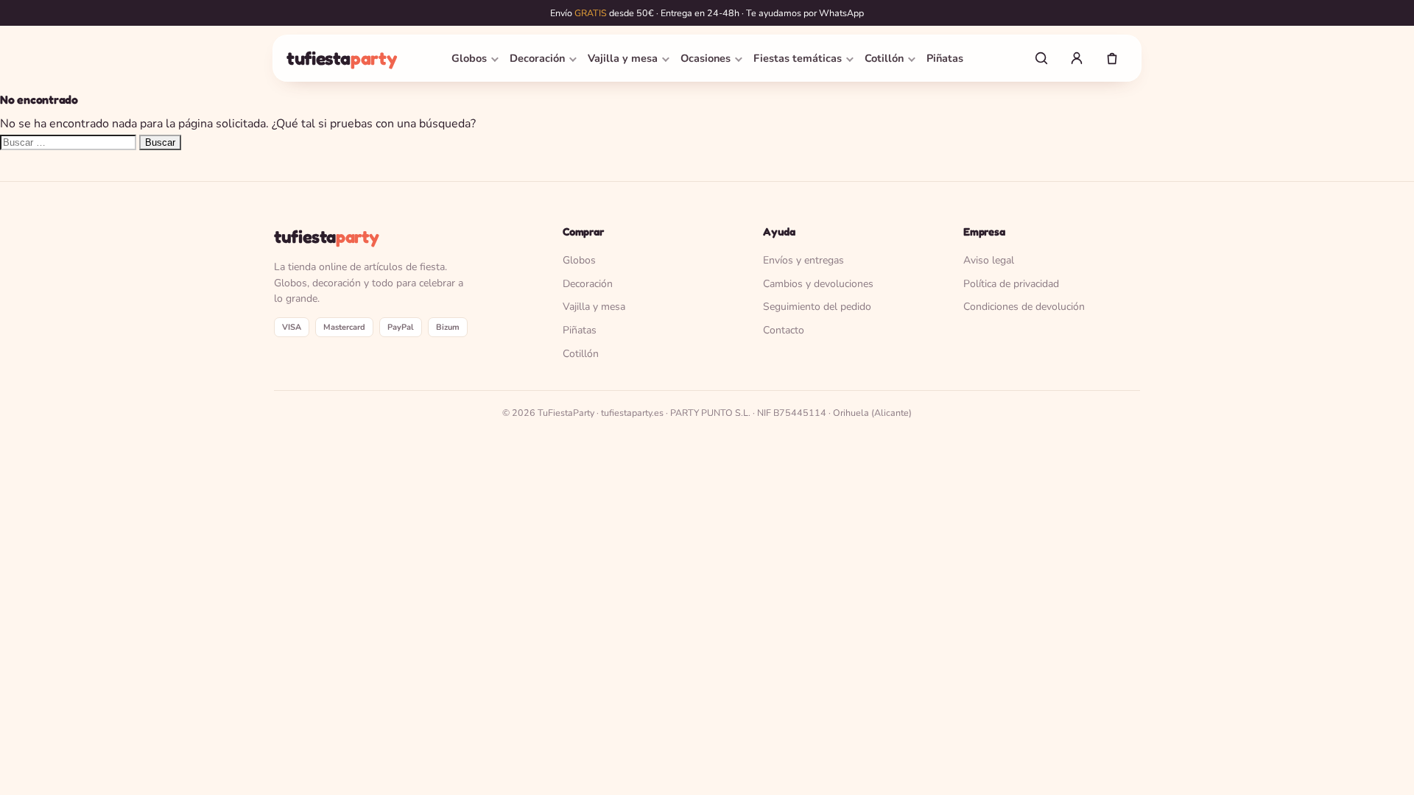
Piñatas (944, 58)
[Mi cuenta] (1076, 58)
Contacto (783, 330)
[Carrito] (1112, 58)
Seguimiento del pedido (817, 307)
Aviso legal (988, 260)
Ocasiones (705, 58)
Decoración (537, 58)
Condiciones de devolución (1024, 307)
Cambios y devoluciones (818, 284)
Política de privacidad (1011, 284)
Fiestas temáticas (797, 58)
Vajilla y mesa (623, 58)
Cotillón (884, 58)
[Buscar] (1041, 58)
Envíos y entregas (803, 260)
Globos (469, 58)
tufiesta (341, 58)
